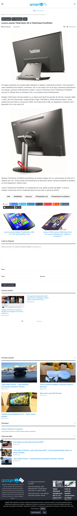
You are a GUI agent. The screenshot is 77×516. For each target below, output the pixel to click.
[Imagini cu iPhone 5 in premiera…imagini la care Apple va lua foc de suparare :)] (12, 301)
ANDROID (18, 196)
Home (4, 14)
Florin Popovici (7, 26)
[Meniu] (2, 4)
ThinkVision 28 (42, 196)
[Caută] (75, 4)
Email (3, 276)
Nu (44, 512)
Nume (3, 269)
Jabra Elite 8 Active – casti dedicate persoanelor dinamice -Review (38, 459)
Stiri (8, 14)
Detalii (43, 508)
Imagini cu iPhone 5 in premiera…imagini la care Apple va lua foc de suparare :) (12, 311)
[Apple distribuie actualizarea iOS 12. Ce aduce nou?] (58, 484)
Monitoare (12, 14)
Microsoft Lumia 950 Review (51, 393)
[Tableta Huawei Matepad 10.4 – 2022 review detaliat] (19, 402)
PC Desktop (17, 19)
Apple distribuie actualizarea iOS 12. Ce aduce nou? (57, 493)
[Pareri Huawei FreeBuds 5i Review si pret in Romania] (58, 373)
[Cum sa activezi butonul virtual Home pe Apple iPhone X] (70, 484)
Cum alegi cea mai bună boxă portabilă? (28, 442)
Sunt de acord (36, 512)
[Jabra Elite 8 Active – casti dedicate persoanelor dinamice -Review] (19, 373)
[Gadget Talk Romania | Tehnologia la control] (38, 3)
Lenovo (29, 196)
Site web (42, 276)
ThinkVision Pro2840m (60, 196)
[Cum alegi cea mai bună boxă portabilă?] (6, 444)
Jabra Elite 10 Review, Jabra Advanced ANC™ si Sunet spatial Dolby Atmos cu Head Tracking (37, 488)
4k (9, 196)
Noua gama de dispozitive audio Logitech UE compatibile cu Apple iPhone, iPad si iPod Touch (38, 297)
